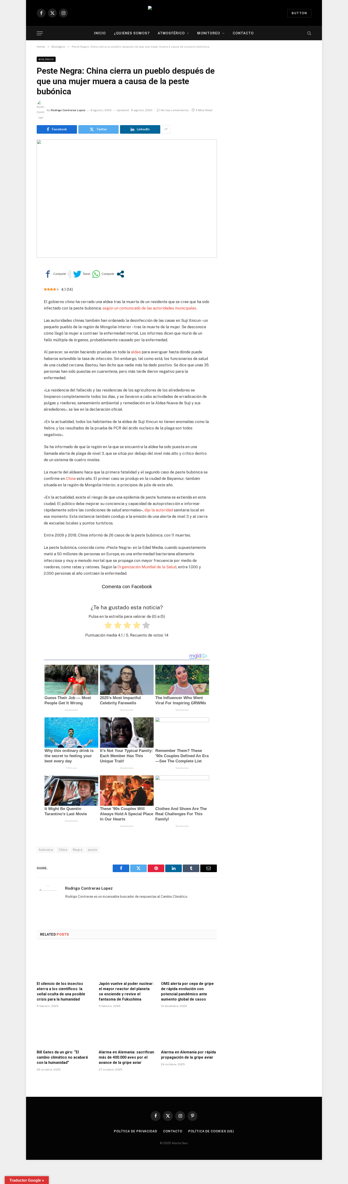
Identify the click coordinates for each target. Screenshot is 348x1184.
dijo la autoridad (158, 510)
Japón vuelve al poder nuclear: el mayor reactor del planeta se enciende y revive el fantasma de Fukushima (126, 991)
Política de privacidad (135, 1131)
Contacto (243, 33)
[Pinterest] (20, 313)
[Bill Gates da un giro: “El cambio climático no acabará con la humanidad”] (65, 1030)
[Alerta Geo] (174, 13)
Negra (77, 850)
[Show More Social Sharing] (166, 129)
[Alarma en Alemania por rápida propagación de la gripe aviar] (189, 1030)
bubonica (46, 850)
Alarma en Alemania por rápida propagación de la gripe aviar (188, 1055)
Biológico (46, 59)
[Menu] (40, 33)
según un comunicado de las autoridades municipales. (150, 308)
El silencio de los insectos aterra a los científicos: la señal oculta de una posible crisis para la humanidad (61, 991)
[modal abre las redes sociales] (120, 274)
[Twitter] (20, 291)
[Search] (308, 33)
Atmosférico (171, 33)
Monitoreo (208, 33)
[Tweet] (81, 274)
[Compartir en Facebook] (55, 274)
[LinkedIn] (20, 302)
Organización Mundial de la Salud (146, 567)
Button (299, 13)
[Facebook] (20, 280)
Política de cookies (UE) (211, 1131)
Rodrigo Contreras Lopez (68, 110)
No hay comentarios (175, 110)
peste (92, 850)
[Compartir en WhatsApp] (103, 274)
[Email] (20, 324)
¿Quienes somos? (132, 33)
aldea (135, 352)
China (71, 478)
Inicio (100, 33)
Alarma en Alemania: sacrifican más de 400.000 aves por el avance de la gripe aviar (126, 1057)
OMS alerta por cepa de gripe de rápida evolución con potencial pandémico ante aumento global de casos (187, 991)
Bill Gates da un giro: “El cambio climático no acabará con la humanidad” (62, 1057)
